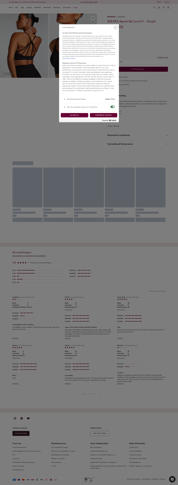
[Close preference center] (115, 27)
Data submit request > (69, 58)
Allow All (74, 115)
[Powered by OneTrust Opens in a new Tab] (110, 120)
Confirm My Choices (103, 115)
